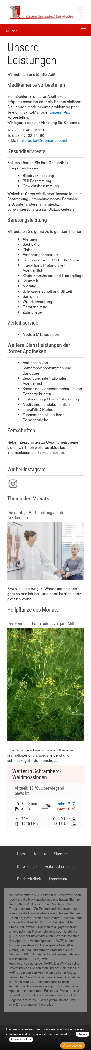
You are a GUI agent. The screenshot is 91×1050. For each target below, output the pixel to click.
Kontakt (40, 853)
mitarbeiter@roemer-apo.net (43, 140)
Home (22, 853)
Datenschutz (27, 866)
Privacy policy (21, 1039)
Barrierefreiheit (29, 878)
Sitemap (60, 853)
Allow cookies (73, 1045)
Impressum (58, 878)
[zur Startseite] (43, 11)
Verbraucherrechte (59, 866)
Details (82, 1034)
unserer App (60, 112)
